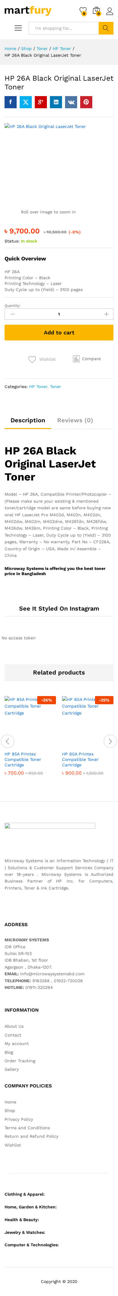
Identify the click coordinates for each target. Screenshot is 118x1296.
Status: (12, 241)
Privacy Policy (19, 1119)
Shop (10, 1110)
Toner (55, 386)
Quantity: (13, 305)
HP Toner (38, 386)
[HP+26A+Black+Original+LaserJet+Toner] (26, 102)
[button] (87, 358)
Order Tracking (20, 1060)
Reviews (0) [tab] (75, 420)
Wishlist (13, 1145)
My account (17, 1043)
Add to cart (59, 332)
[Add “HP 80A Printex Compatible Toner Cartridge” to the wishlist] (101, 744)
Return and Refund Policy (31, 1136)
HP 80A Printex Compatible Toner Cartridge (80, 759)
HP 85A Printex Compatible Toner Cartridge (23, 759)
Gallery (12, 1069)
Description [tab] (28, 420)
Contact (13, 1035)
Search (106, 28)
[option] (30, 740)
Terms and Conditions (27, 1127)
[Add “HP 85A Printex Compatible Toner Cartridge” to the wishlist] (43, 744)
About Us (14, 1026)
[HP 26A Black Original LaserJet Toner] (11, 102)
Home (10, 1102)
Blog (9, 1052)
